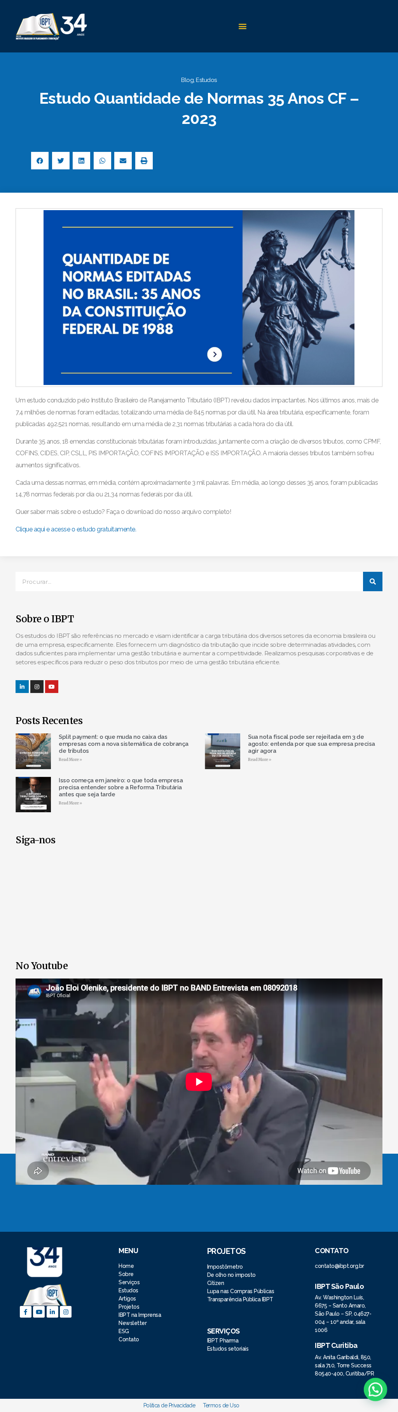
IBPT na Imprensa (140, 1315)
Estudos (206, 80)
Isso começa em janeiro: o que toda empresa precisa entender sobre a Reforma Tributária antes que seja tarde (121, 787)
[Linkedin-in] (22, 686)
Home (127, 1266)
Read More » (70, 759)
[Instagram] (37, 686)
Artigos (127, 1298)
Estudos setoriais (228, 1349)
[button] (242, 26)
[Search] (372, 581)
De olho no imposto (231, 1275)
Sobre (126, 1274)
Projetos (130, 1307)
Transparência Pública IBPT (240, 1299)
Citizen (215, 1283)
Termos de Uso (221, 1405)
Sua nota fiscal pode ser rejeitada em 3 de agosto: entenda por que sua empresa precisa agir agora (311, 743)
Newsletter (133, 1323)
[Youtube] (39, 1312)
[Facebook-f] (25, 1312)
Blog (187, 80)
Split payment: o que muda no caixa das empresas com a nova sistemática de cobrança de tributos (124, 743)
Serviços (129, 1282)
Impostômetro (225, 1267)
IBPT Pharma (223, 1340)
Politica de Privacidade (169, 1405)
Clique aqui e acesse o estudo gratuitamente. (77, 529)
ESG (124, 1331)
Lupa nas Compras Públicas (240, 1291)
